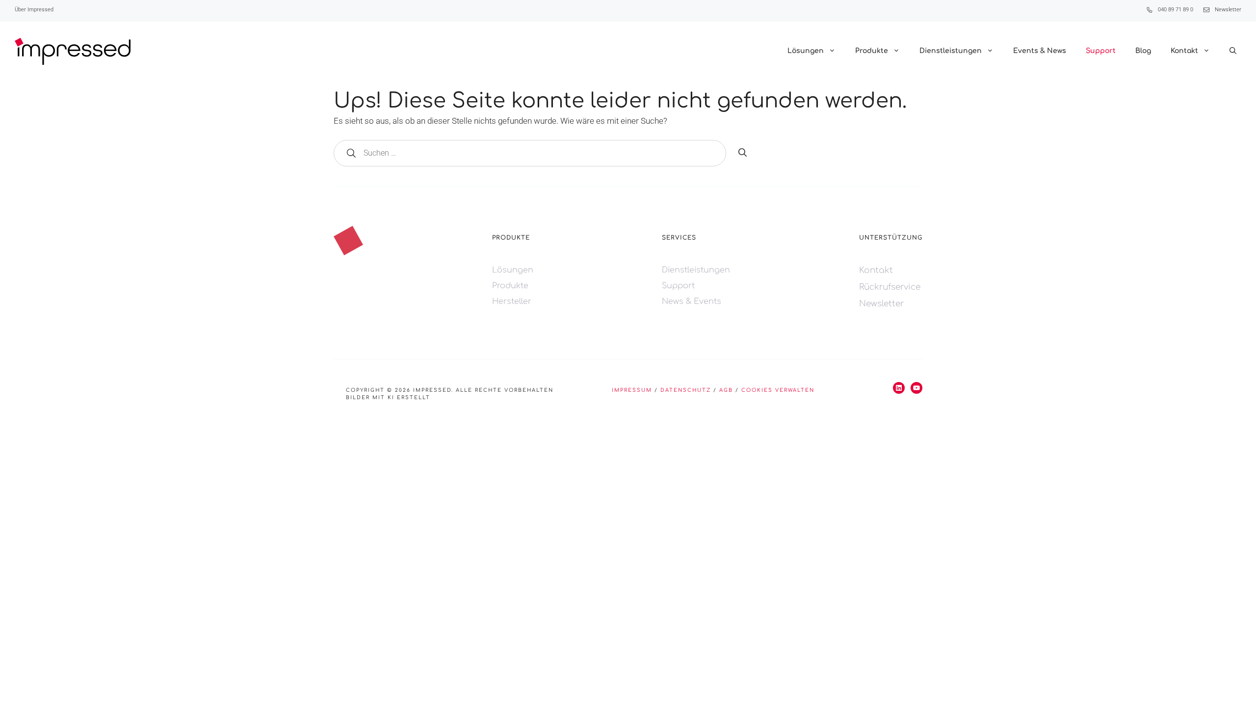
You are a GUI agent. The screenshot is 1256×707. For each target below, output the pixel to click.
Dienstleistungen (950, 50)
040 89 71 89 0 (1175, 9)
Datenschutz (685, 390)
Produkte (871, 50)
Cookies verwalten (777, 390)
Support (1101, 50)
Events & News (1039, 50)
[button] (1233, 51)
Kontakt (1184, 50)
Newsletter (1228, 9)
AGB (726, 390)
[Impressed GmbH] (73, 51)
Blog (1143, 50)
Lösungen (805, 50)
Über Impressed (34, 9)
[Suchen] (742, 153)
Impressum (632, 390)
